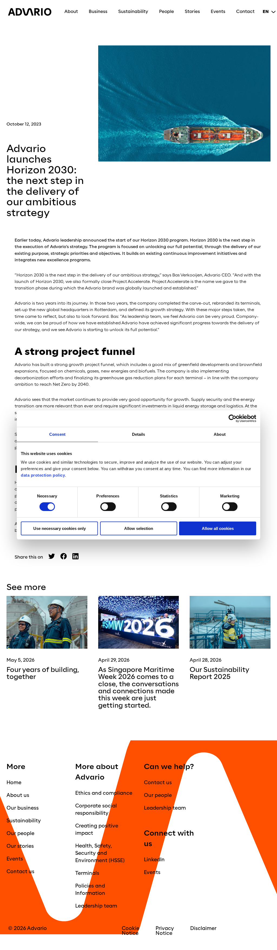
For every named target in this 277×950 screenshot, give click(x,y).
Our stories (20, 846)
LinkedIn (154, 859)
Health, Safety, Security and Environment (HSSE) (100, 853)
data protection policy (43, 475)
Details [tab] (138, 434)
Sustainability (133, 11)
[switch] (108, 506)
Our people (20, 833)
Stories (192, 11)
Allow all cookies (218, 528)
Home (13, 782)
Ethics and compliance (103, 793)
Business (98, 11)
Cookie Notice (130, 931)
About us (17, 795)
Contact (245, 11)
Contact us (20, 871)
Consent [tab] (57, 434)
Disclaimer (203, 928)
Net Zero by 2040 (70, 384)
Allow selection (138, 528)
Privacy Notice (165, 931)
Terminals (87, 873)
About (71, 11)
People (166, 11)
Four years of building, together (42, 673)
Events (218, 11)
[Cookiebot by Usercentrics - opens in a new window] (232, 418)
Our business (22, 808)
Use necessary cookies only (59, 528)
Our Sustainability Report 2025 (219, 673)
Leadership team (96, 905)
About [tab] (220, 434)
